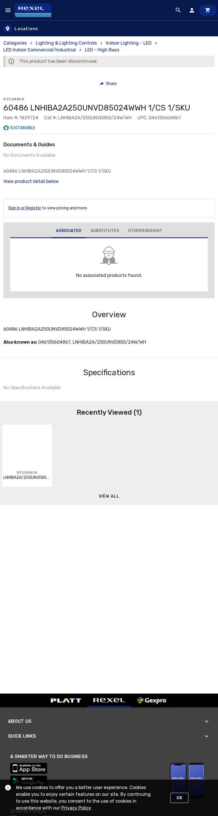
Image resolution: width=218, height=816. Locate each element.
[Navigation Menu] (8, 10)
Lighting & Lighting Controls (66, 43)
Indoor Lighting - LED (129, 43)
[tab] (68, 231)
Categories (15, 43)
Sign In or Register (24, 208)
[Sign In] (192, 10)
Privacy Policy (76, 808)
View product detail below (31, 181)
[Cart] (208, 10)
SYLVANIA (13, 99)
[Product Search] (178, 10)
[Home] (35, 10)
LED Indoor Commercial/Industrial (39, 50)
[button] (108, 83)
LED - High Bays (102, 50)
